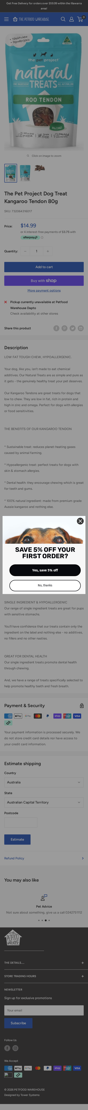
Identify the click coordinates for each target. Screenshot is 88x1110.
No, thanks (45, 585)
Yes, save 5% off (45, 570)
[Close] (80, 521)
